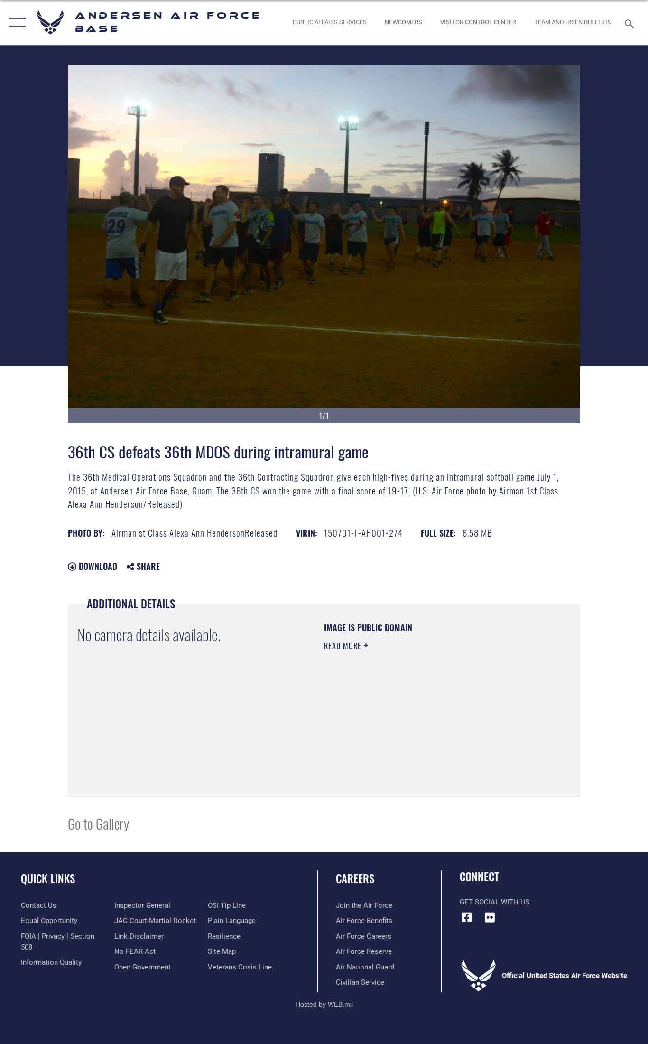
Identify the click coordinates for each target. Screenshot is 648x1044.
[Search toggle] (631, 22)
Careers (355, 878)
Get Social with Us (494, 902)
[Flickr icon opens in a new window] (490, 917)
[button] (15, 22)
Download (96, 566)
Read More (344, 646)
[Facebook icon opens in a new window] (467, 917)
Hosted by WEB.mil (324, 1004)
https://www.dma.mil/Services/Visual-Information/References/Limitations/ (435, 719)
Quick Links (48, 878)
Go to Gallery (98, 823)
